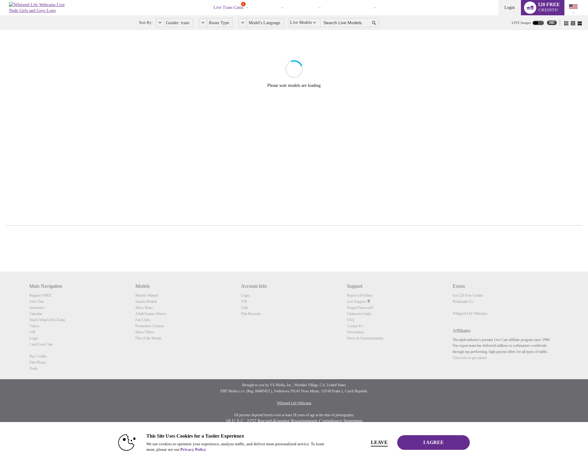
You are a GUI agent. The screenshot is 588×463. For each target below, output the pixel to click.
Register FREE (40, 295)
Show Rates (144, 308)
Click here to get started (470, 358)
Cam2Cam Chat (40, 344)
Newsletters (355, 332)
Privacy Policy (193, 449)
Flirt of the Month (148, 338)
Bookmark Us (463, 301)
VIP (340, 7)
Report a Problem (359, 295)
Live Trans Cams (228, 6)
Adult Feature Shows (150, 314)
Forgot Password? (360, 308)
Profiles (309, 7)
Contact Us (355, 326)
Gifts (244, 308)
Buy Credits (38, 356)
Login (509, 7)
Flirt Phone (37, 362)
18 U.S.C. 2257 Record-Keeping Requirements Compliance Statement (294, 421)
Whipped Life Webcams (470, 313)
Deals (33, 368)
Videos (272, 7)
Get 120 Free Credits (468, 295)
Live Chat (36, 301)
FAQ (350, 320)
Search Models (146, 301)
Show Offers (144, 332)
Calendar (35, 314)
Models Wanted (146, 295)
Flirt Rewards (251, 314)
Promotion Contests (149, 326)
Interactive (36, 308)
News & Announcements (365, 338)
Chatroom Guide (359, 314)
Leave (379, 442)
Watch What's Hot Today (47, 320)
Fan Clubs (142, 320)
